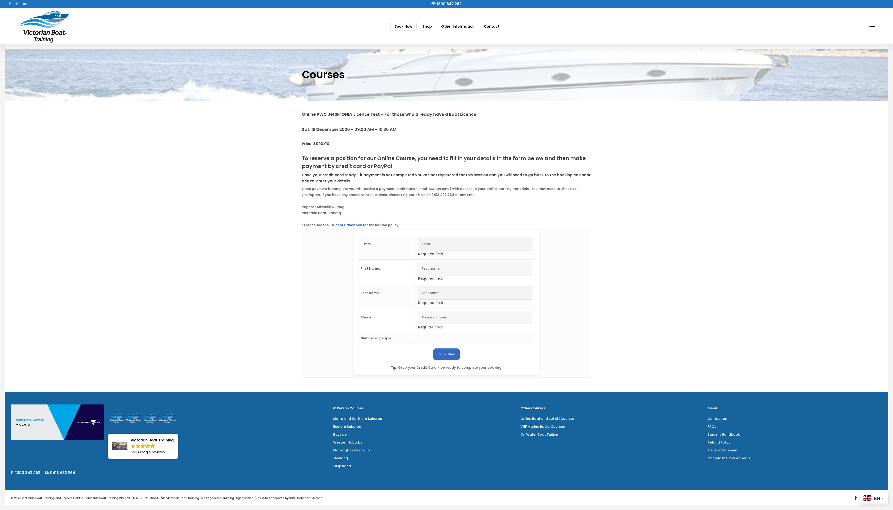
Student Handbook (346, 225)
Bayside (340, 434)
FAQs (712, 426)
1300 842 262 (27, 472)
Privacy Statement (723, 450)
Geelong (340, 458)
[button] (872, 26)
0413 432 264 (62, 472)
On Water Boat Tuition (539, 434)
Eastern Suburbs (347, 426)
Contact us (717, 418)
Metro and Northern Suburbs (357, 418)
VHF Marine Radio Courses (542, 426)
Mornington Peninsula (351, 450)
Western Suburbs (347, 442)
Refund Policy (719, 442)
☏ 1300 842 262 (446, 4)
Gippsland (342, 466)
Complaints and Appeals (729, 458)
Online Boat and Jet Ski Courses (547, 418)
